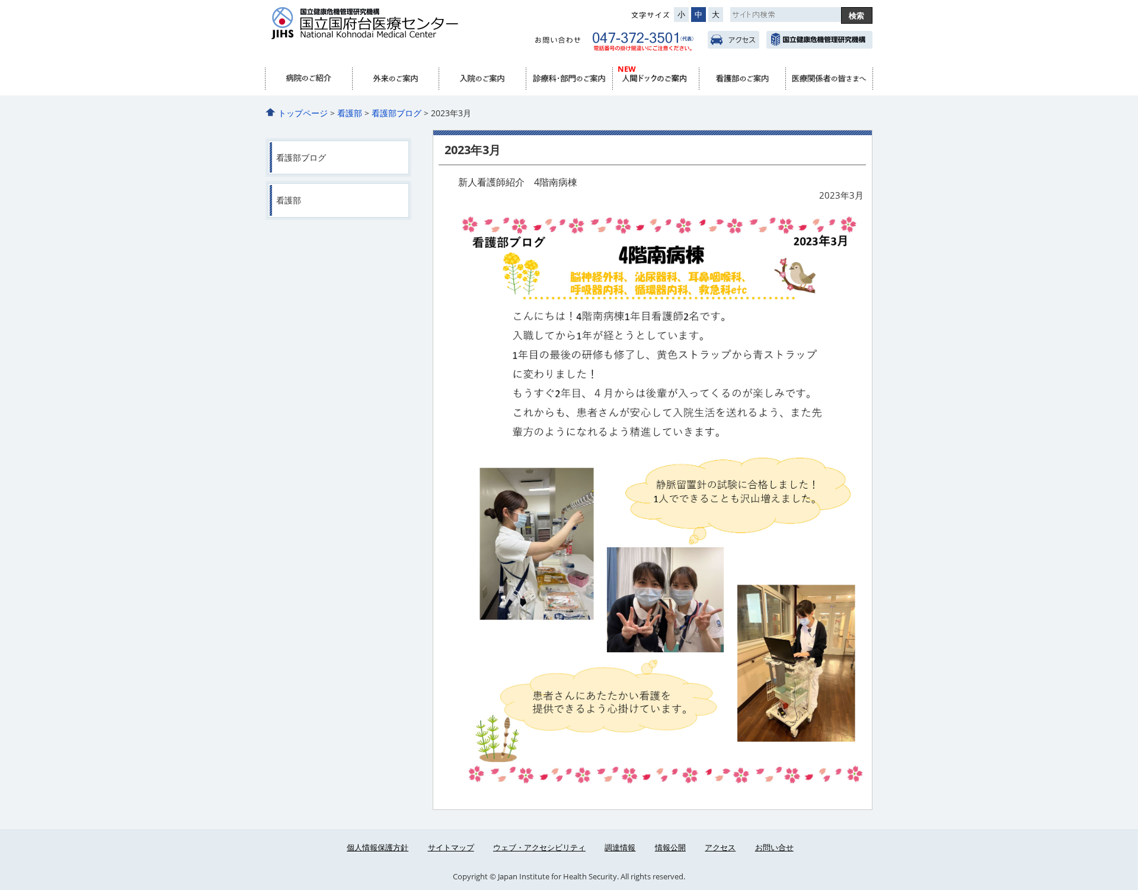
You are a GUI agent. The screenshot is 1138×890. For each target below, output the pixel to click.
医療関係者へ (828, 78)
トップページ (303, 113)
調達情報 (620, 847)
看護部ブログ (396, 113)
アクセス (733, 40)
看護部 (742, 78)
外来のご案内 (395, 78)
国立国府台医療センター (387, 30)
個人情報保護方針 (377, 847)
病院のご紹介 (309, 78)
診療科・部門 (569, 78)
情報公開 (670, 847)
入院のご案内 (482, 78)
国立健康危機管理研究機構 (819, 40)
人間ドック (655, 78)
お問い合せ (774, 847)
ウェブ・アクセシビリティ (539, 847)
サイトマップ (451, 847)
